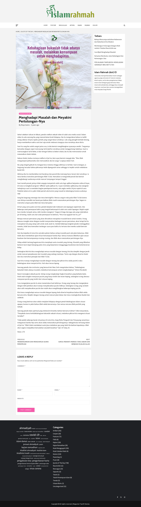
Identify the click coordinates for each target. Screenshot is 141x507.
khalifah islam (41, 450)
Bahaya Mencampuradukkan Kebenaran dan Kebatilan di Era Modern (108, 40)
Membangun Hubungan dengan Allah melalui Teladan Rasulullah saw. (107, 47)
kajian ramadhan (30, 447)
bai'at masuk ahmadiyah (41, 428)
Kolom (95, 25)
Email (57, 390)
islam (38, 438)
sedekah (38, 466)
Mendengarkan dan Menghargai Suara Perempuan (33, 342)
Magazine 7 (76, 504)
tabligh (27, 469)
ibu (29, 438)
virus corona (35, 468)
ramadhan (29, 466)
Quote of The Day (25, 113)
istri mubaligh (39, 441)
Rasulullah (63, 25)
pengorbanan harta (40, 460)
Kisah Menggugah (59, 448)
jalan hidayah (46, 441)
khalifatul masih (23, 453)
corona (26, 435)
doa (41, 435)
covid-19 (34, 435)
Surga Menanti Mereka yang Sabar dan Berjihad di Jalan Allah (74, 342)
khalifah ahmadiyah (28, 450)
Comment (21, 366)
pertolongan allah (44, 463)
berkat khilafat (28, 431)
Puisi (54, 460)
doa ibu (44, 435)
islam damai (21, 441)
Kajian (80, 25)
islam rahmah (31, 441)
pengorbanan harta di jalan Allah (28, 463)
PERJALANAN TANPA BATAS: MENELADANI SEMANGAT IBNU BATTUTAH (108, 63)
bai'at (33, 428)
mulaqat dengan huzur (27, 458)
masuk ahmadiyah (27, 456)
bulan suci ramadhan (38, 431)
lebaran (48, 453)
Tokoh (55, 475)
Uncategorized (58, 486)
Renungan (56, 469)
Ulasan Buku (57, 483)
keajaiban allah (41, 447)
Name (19, 390)
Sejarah (87, 25)
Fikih (54, 439)
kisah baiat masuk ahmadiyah (38, 453)
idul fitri (33, 438)
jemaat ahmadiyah (30, 444)
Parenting (56, 457)
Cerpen (55, 434)
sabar (34, 466)
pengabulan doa (24, 460)
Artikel (72, 25)
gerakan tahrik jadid (23, 438)
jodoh (41, 444)
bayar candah (20, 431)
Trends (55, 480)
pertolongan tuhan (22, 466)
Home (46, 25)
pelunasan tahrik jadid (39, 458)
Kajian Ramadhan (59, 445)
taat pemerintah (44, 466)
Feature (53, 25)
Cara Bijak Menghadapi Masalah (105, 52)
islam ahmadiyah (44, 438)
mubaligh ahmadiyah (38, 456)
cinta (21, 435)
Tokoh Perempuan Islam (61, 477)
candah (47, 431)
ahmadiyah (25, 428)
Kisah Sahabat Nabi (59, 451)
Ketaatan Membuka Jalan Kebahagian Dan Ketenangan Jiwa (108, 57)
